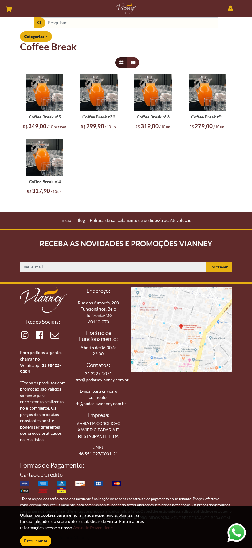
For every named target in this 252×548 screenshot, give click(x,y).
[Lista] (133, 62)
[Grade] (121, 62)
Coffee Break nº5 (45, 116)
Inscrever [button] (219, 266)
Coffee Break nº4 (45, 181)
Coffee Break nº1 (207, 116)
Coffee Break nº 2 (98, 116)
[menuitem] (66, 220)
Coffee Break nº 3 (153, 116)
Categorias (34, 36)
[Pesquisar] (39, 22)
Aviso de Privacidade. (93, 527)
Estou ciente (35, 540)
